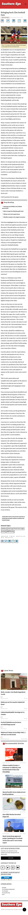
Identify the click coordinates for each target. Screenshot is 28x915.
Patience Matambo (7, 789)
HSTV (3, 894)
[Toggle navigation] (26, 4)
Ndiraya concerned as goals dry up (11, 214)
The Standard (6, 812)
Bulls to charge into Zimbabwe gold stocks (13, 211)
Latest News (8, 670)
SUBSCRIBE (10, 858)
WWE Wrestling (10, 531)
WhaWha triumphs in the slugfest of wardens (14, 217)
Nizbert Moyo (4, 708)
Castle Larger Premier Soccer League (16, 528)
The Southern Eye (6, 892)
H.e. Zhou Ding (7, 762)
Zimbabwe (4, 528)
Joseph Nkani (14, 17)
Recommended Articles (14, 743)
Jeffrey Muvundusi (5, 738)
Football (3, 531)
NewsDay (4, 887)
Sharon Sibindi (5, 698)
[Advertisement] (14, 608)
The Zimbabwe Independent (8, 889)
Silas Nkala (4, 728)
